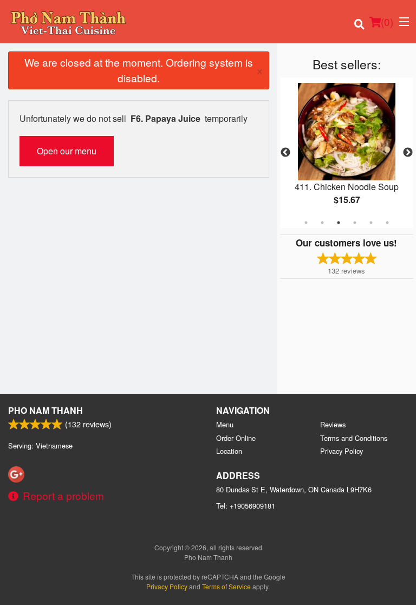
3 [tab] (338, 222)
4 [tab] (354, 222)
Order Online (236, 438)
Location (229, 451)
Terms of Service (226, 586)
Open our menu (66, 151)
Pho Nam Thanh (45, 410)
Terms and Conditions (353, 438)
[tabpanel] (347, 152)
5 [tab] (371, 222)
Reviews (333, 424)
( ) (387, 21)
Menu (224, 424)
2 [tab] (322, 222)
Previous (285, 152)
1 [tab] (306, 222)
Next (407, 152)
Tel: (245, 505)
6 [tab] (387, 222)
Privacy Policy (341, 451)
